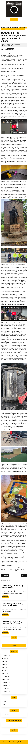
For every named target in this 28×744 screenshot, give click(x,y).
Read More (5, 597)
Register (4, 701)
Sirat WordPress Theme (9, 742)
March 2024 (5, 673)
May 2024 (4, 667)
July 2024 (4, 661)
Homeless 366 (14, 27)
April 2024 (4, 670)
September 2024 (6, 655)
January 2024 (5, 679)
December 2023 (6, 682)
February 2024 (6, 676)
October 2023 (5, 688)
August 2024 (5, 658)
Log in (3, 704)
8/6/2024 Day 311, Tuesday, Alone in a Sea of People (12, 622)
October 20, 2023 (7, 44)
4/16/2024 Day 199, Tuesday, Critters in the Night (12, 604)
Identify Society (5, 27)
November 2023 (6, 685)
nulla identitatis (16, 44)
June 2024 (4, 664)
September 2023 (6, 691)
